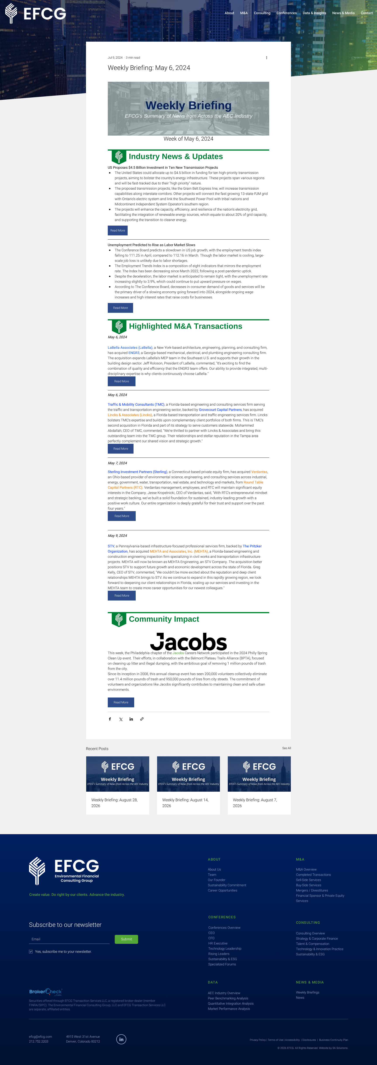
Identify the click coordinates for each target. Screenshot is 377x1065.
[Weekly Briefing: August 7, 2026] (259, 774)
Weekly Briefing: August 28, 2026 (114, 803)
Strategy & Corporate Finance (317, 938)
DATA (213, 982)
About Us (214, 869)
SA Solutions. (340, 1048)
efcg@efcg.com (40, 1036)
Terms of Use (275, 1040)
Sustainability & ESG (222, 959)
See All (286, 748)
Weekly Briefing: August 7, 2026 (255, 803)
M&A (300, 859)
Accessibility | (293, 1040)
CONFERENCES (222, 917)
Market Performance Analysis (229, 1008)
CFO (211, 938)
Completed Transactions (313, 874)
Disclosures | (310, 1040)
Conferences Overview (224, 927)
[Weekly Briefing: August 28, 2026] (117, 774)
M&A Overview (306, 869)
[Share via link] (142, 719)
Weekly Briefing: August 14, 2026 (185, 803)
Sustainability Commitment (227, 885)
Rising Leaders (219, 953)
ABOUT (214, 859)
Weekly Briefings (307, 992)
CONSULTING (308, 922)
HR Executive (218, 943)
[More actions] (266, 57)
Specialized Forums (222, 964)
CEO (211, 933)
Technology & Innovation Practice (319, 949)
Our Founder (216, 880)
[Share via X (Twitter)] (120, 719)
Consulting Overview (310, 933)
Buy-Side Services (308, 885)
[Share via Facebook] (110, 719)
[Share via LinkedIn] (131, 719)
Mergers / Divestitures (312, 890)
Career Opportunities (222, 890)
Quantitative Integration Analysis (231, 1003)
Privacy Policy (258, 1040)
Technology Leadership (224, 948)
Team (212, 874)
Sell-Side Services (308, 880)
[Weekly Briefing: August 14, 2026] (188, 774)
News (300, 997)
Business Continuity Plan (333, 1040)
